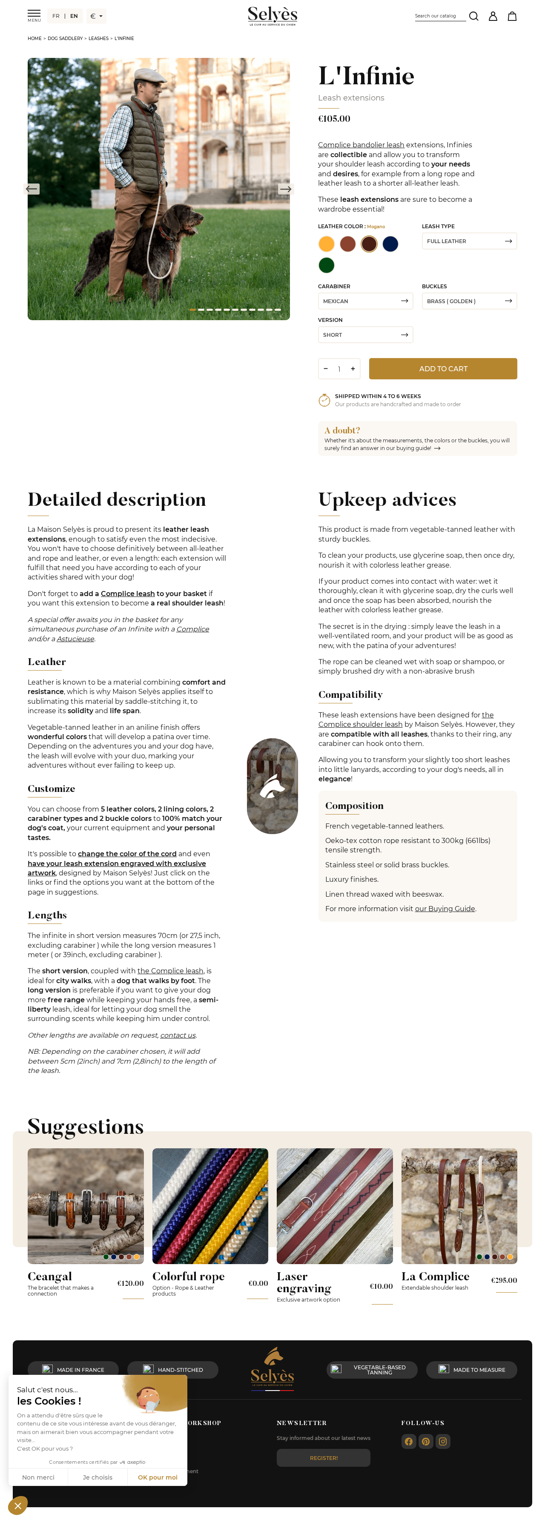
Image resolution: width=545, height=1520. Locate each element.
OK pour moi (158, 1477)
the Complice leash (171, 970)
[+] (352, 368)
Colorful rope (188, 1276)
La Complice (436, 1276)
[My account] (493, 16)
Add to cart (443, 368)
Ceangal (50, 1276)
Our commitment (175, 1471)
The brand (165, 1460)
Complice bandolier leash (361, 144)
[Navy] (114, 1257)
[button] (18, 1505)
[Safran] (137, 1257)
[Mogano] (121, 1257)
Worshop (164, 1449)
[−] (325, 368)
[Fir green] (106, 1257)
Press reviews (169, 1482)
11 (277, 311)
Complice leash (128, 593)
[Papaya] (129, 1257)
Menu (34, 20)
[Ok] (473, 16)
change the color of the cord (127, 853)
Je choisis (97, 1477)
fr (56, 15)
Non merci (38, 1477)
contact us (177, 1034)
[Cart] (512, 16)
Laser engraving (304, 1282)
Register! (324, 1457)
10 (268, 311)
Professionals (169, 1439)
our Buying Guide (445, 908)
